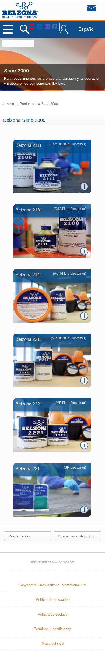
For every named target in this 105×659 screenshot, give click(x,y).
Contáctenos (19, 536)
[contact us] (80, 9)
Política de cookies (53, 614)
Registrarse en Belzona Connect (64, 32)
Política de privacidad (52, 600)
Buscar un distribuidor (76, 536)
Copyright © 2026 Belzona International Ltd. (53, 585)
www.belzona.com (20, 10)
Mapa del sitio (53, 643)
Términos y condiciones (52, 629)
